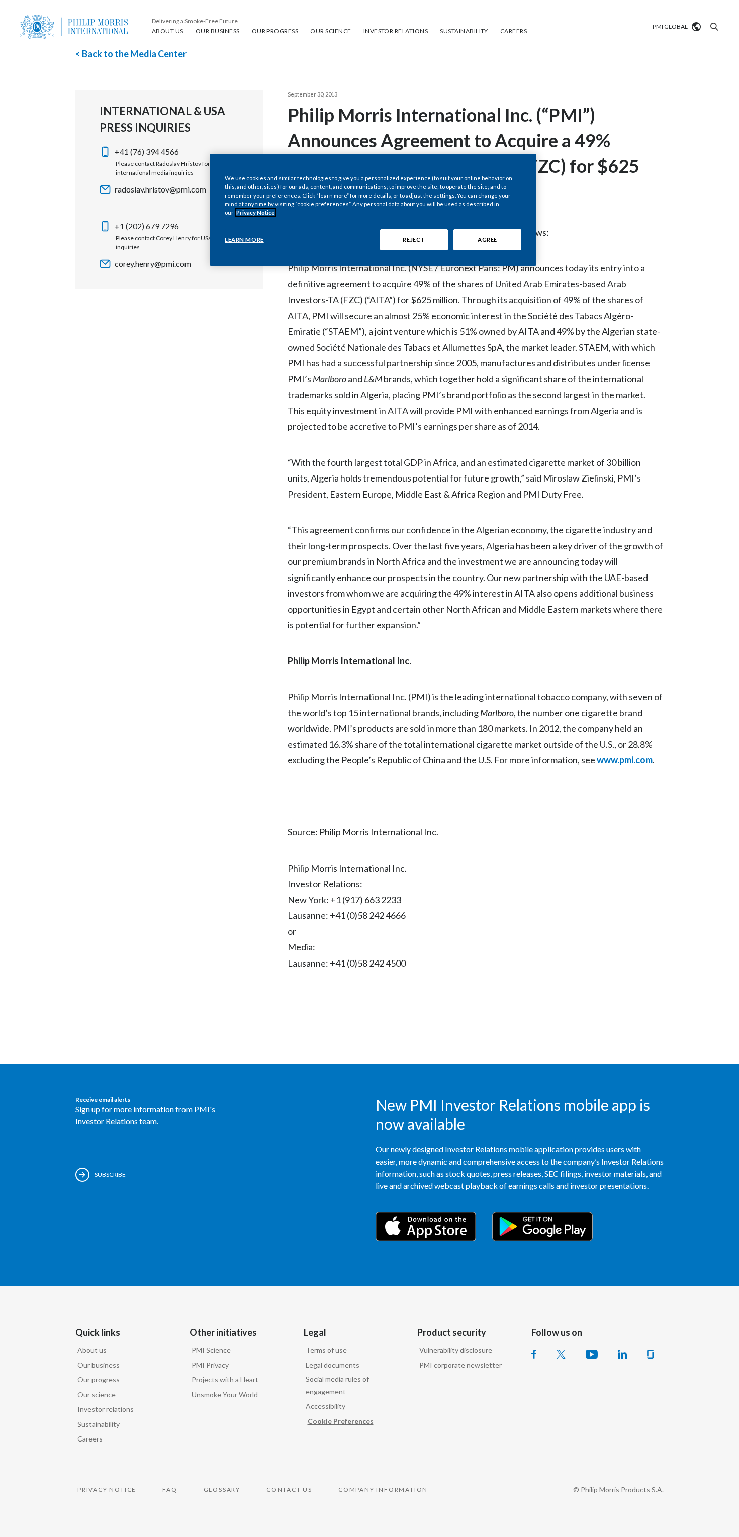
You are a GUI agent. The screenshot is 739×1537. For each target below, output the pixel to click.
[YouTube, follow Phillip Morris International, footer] (592, 1354)
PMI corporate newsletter (460, 1365)
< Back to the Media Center (131, 53)
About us (92, 1350)
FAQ (169, 1489)
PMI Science (211, 1350)
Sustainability (98, 1424)
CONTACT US (289, 1489)
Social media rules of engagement (337, 1385)
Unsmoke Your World (225, 1394)
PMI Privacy (210, 1365)
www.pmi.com (625, 759)
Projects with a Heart (225, 1379)
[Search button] (713, 26)
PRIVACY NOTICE (106, 1489)
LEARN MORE (244, 239)
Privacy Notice (255, 212)
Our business (98, 1365)
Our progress (98, 1379)
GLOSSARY (222, 1489)
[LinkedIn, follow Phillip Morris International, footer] (622, 1354)
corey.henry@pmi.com (153, 263)
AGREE (487, 239)
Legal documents (332, 1365)
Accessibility (325, 1406)
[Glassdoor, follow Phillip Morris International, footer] (650, 1354)
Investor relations (105, 1409)
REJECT (413, 239)
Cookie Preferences (341, 1421)
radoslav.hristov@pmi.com (160, 189)
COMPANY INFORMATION (383, 1489)
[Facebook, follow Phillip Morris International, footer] (533, 1354)
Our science (96, 1394)
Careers (90, 1438)
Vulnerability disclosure (455, 1350)
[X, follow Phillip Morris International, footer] (561, 1354)
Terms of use (326, 1350)
